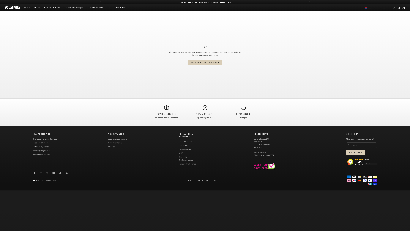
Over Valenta (184, 145)
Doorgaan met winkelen (205, 62)
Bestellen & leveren (40, 143)
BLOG (181, 153)
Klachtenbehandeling (42, 154)
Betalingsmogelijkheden (43, 151)
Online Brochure (185, 141)
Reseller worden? (185, 149)
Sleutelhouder (96, 8)
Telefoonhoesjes (74, 8)
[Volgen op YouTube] (53, 172)
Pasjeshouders (52, 8)
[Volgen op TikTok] (60, 172)
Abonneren (355, 152)
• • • (110, 8)
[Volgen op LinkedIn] (66, 172)
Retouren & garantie (41, 147)
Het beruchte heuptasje (188, 164)
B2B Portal (122, 8)
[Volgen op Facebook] (34, 172)
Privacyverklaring (115, 143)
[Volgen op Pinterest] (47, 172)
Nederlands (383, 8)
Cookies (111, 147)
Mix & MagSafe (32, 8)
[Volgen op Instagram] (41, 172)
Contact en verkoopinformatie (45, 139)
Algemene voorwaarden (117, 139)
